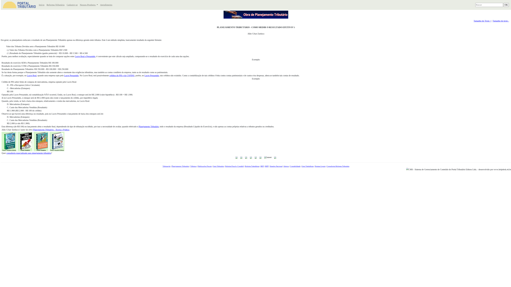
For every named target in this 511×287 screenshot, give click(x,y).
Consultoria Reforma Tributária (338, 166)
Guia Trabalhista (308, 166)
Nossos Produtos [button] (88, 5)
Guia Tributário (218, 166)
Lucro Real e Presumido (85, 56)
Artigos (286, 166)
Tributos (193, 166)
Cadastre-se (72, 5)
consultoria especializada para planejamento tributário (28, 153)
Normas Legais (320, 166)
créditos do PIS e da (121, 75)
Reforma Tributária (56, 5)
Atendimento (106, 5)
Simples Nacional (276, 166)
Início (41, 5)
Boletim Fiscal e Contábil (234, 166)
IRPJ (262, 166)
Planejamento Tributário (180, 166)
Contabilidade (295, 166)
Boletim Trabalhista (252, 166)
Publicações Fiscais (205, 166)
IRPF (267, 166)
